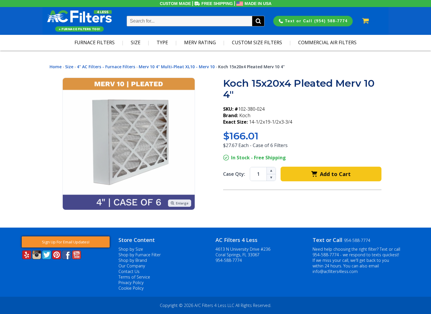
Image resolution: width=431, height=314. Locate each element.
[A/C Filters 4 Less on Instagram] (37, 257)
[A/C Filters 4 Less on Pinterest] (57, 257)
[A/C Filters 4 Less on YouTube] (77, 257)
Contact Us (129, 271)
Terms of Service (134, 277)
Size (135, 42)
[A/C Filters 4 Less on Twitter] (47, 257)
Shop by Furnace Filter (139, 254)
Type (162, 42)
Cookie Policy (131, 288)
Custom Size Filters (257, 42)
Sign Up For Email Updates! (65, 242)
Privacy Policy (131, 282)
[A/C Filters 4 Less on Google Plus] (22, 268)
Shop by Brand (132, 260)
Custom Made (175, 3)
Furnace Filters (94, 42)
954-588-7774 (229, 260)
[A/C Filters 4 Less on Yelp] (27, 257)
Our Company (131, 266)
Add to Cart (335, 174)
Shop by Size (130, 249)
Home (56, 66)
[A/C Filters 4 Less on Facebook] (67, 257)
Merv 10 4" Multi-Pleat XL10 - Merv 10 (177, 66)
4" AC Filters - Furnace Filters (106, 66)
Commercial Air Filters (327, 42)
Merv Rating (200, 42)
